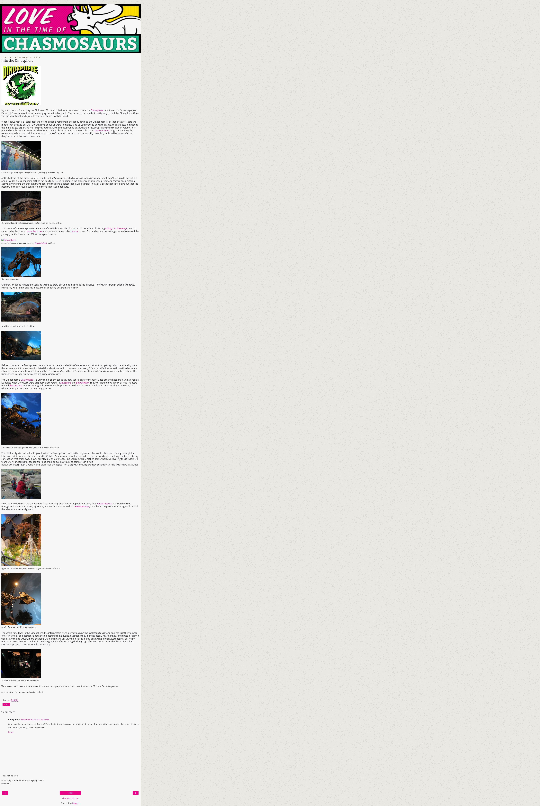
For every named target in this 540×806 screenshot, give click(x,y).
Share (6, 704)
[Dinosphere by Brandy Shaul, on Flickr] (8, 240)
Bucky (75, 231)
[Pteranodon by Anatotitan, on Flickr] (21, 169)
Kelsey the (116, 228)
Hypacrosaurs (104, 503)
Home (70, 793)
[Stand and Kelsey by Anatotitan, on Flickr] (21, 359)
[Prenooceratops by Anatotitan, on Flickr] (21, 624)
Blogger (75, 803)
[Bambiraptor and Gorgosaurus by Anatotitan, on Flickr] (21, 444)
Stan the (34, 231)
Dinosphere (97, 110)
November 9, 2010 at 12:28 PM (35, 719)
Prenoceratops (82, 506)
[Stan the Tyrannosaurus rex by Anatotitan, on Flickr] (21, 276)
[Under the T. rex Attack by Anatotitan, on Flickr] (21, 320)
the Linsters (15, 385)
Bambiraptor (82, 382)
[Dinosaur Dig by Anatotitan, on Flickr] (21, 497)
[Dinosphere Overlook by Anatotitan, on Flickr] (21, 677)
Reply (10, 732)
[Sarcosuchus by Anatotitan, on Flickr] (21, 219)
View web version (70, 798)
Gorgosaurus (27, 379)
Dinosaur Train (101, 130)
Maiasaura (65, 382)
